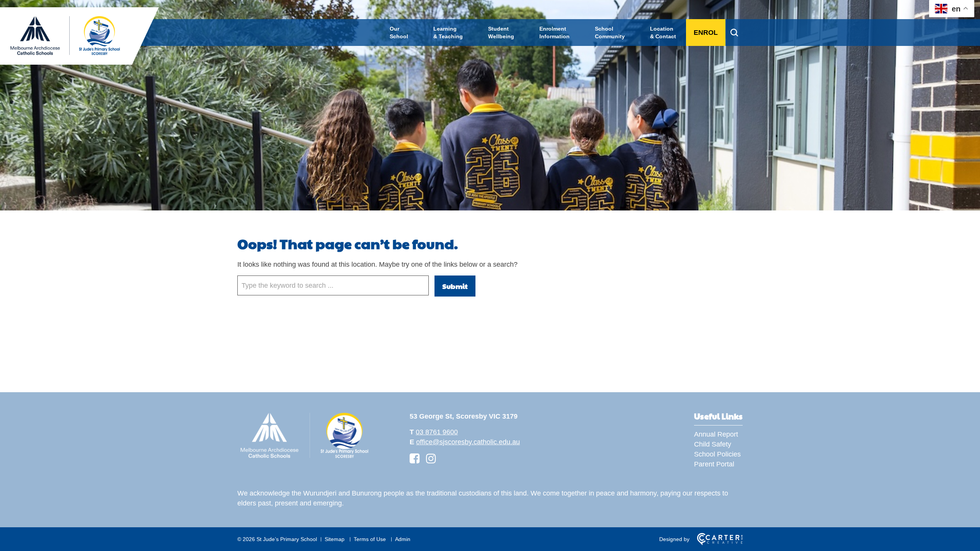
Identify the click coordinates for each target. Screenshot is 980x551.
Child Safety (712, 444)
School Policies (717, 454)
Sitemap (335, 539)
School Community (610, 32)
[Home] (304, 458)
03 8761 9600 (437, 432)
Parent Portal (714, 464)
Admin (402, 539)
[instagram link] (431, 458)
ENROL (706, 32)
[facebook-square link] (415, 458)
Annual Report (716, 434)
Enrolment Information (554, 32)
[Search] (734, 32)
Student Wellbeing (501, 32)
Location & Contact (663, 32)
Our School (399, 32)
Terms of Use (370, 539)
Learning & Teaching (448, 32)
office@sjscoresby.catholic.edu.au (468, 442)
